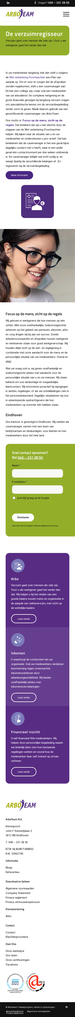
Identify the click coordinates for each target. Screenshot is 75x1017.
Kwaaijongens (26, 1007)
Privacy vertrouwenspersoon (23, 902)
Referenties (12, 872)
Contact (10, 932)
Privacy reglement (16, 897)
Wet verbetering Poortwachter (27, 77)
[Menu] (64, 14)
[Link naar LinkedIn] (8, 3)
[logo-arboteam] (31, 14)
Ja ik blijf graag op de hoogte (33, 497)
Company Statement (18, 893)
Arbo (8, 916)
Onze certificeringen (17, 960)
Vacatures (12, 964)
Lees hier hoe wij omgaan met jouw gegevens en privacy (35, 526)
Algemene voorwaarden (20, 888)
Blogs (9, 867)
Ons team (11, 955)
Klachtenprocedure (17, 937)
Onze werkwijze (15, 951)
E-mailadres (19, 481)
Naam (16, 465)
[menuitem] (64, 14)
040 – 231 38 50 (58, 2)
